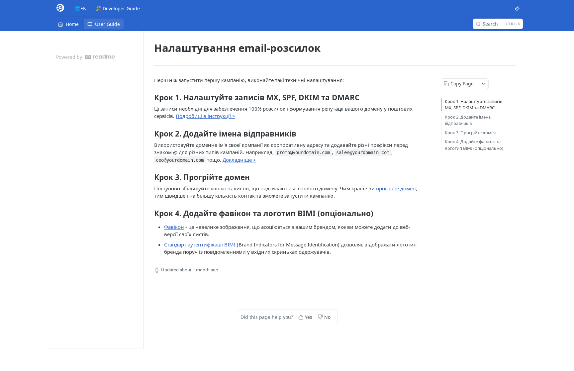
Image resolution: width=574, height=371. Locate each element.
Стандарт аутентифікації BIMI (200, 244)
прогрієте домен (396, 188)
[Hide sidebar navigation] (142, 189)
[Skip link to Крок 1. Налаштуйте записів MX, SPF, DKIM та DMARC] (149, 97)
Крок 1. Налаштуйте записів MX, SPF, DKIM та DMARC (473, 104)
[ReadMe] (100, 56)
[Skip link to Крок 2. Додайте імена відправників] (149, 134)
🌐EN (81, 8)
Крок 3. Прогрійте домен (470, 133)
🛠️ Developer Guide (118, 8)
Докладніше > (239, 159)
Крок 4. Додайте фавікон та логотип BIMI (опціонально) (474, 145)
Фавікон (174, 227)
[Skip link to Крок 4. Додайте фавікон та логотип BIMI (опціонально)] (149, 213)
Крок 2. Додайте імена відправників (468, 120)
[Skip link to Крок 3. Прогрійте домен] (149, 177)
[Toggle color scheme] (517, 8)
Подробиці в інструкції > (205, 116)
